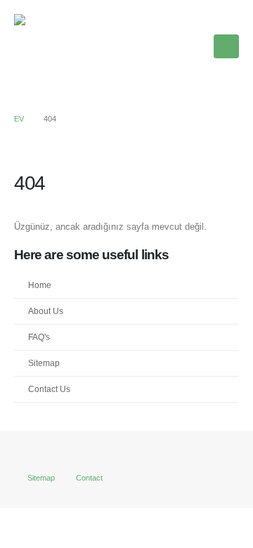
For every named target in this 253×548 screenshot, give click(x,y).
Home (39, 284)
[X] (170, 46)
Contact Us (49, 388)
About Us (45, 310)
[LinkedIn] (194, 46)
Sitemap (44, 362)
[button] (226, 46)
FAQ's (39, 336)
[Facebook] (146, 46)
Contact (89, 478)
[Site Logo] (49, 46)
